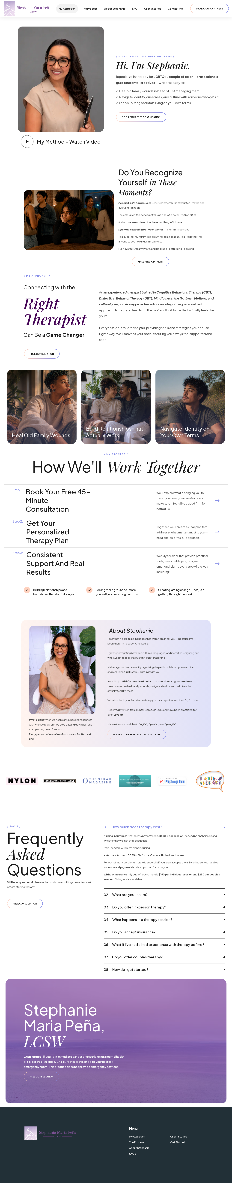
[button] (209, 8)
